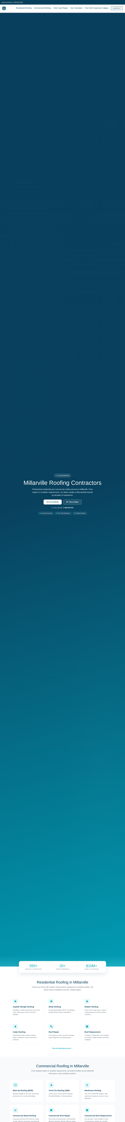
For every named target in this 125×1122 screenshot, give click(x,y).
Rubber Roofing (91, 1007)
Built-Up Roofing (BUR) (23, 1090)
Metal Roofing (55, 1007)
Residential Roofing (24, 8)
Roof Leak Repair (61, 8)
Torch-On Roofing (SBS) (59, 1090)
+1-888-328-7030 (68, 507)
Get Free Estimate (52, 502)
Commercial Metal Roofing (24, 1116)
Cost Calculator (76, 8)
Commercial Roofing (42, 8)
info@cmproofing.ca (7, 2)
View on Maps (73, 502)
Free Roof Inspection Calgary (97, 8)
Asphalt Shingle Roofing (23, 1007)
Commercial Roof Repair (59, 1116)
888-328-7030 (19, 2)
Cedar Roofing (19, 1032)
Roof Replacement (93, 1032)
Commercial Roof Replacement (98, 1116)
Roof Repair (54, 1032)
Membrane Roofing (93, 1090)
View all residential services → (62, 1048)
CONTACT (117, 8)
